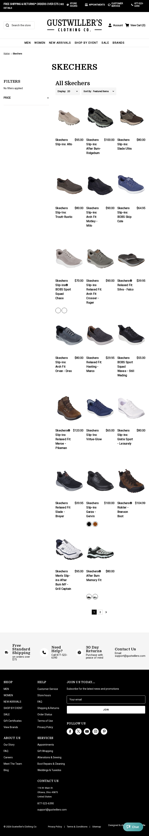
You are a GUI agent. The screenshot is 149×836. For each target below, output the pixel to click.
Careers (8, 757)
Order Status (44, 714)
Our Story (9, 744)
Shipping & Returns (48, 708)
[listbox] (73, 91)
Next (106, 612)
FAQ (6, 751)
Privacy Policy (45, 727)
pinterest (104, 731)
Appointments (97, 4)
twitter (78, 731)
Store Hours (73, 4)
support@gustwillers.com (52, 809)
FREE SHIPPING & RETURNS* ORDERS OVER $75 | (34, 6)
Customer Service (117, 4)
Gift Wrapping (45, 751)
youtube (87, 731)
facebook (70, 731)
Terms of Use (45, 720)
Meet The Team (13, 763)
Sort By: (88, 91)
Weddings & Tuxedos (49, 770)
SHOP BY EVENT (86, 42)
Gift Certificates (13, 720)
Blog (6, 770)
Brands (118, 42)
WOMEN (39, 42)
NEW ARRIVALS (60, 42)
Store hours (44, 695)
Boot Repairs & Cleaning (51, 763)
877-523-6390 (138, 4)
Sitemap (96, 826)
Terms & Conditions (77, 826)
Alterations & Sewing (49, 757)
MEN (28, 42)
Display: (62, 91)
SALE (105, 42)
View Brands (11, 727)
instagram (95, 731)
